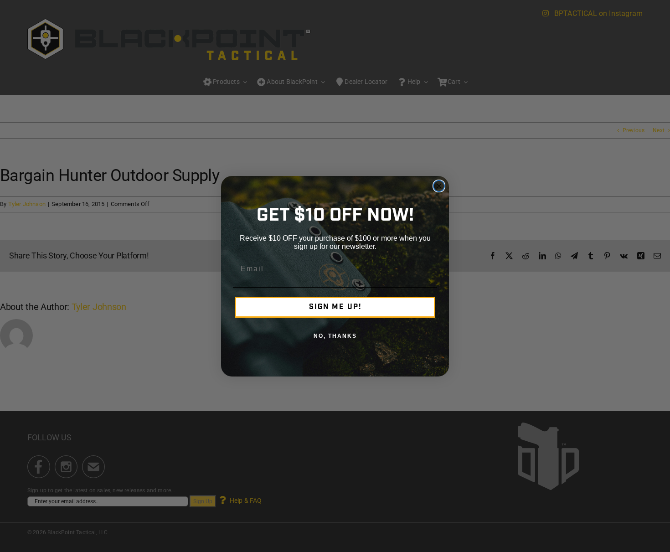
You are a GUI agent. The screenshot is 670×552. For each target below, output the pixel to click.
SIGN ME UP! (335, 307)
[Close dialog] (438, 186)
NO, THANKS (335, 336)
